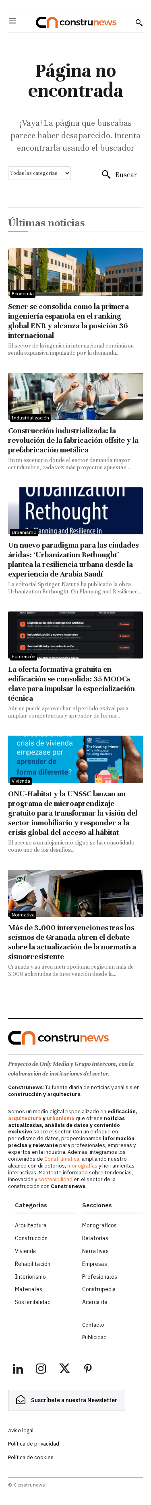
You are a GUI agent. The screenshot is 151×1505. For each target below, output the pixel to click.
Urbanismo (24, 532)
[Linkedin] (17, 1370)
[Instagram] (41, 1370)
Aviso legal (20, 1430)
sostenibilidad (55, 1179)
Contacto (93, 1324)
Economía (23, 293)
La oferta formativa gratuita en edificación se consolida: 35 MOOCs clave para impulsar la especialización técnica (71, 684)
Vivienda (21, 781)
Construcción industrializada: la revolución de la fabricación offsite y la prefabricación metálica (73, 440)
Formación (23, 656)
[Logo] (76, 22)
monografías (82, 1165)
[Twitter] (64, 1370)
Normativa (23, 915)
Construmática (61, 1158)
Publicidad (94, 1337)
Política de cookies (31, 1457)
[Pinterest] (87, 1370)
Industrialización (30, 418)
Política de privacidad (33, 1443)
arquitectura (24, 1118)
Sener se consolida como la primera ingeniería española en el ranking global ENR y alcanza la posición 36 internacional (68, 321)
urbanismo (60, 1118)
